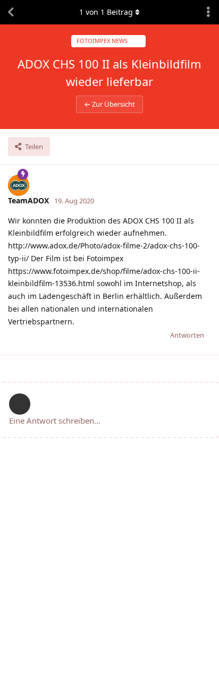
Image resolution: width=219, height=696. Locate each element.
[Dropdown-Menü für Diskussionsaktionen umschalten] (208, 12)
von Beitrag (106, 12)
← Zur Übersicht (109, 104)
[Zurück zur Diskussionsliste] (10, 12)
